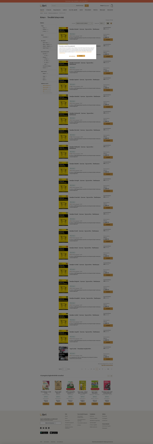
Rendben (81, 55)
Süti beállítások (72, 56)
